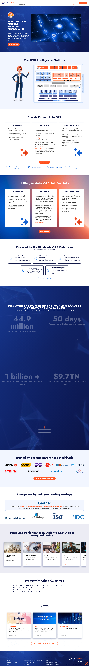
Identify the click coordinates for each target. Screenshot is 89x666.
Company (61, 3)
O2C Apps (26, 664)
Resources (48, 3)
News (8, 664)
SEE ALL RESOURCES (51, 643)
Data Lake (74, 3)
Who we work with (12, 662)
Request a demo (82, 3)
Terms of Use (49, 660)
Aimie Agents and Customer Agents (33, 660)
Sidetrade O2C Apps (40, 195)
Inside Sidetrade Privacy (52, 662)
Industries (30, 3)
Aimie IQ (37, 129)
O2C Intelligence (21, 3)
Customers (39, 3)
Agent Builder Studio (40, 148)
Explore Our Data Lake (44, 431)
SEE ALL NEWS (37, 643)
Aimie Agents (38, 138)
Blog (55, 3)
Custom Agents (44, 147)
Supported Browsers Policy (52, 664)
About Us (9, 660)
